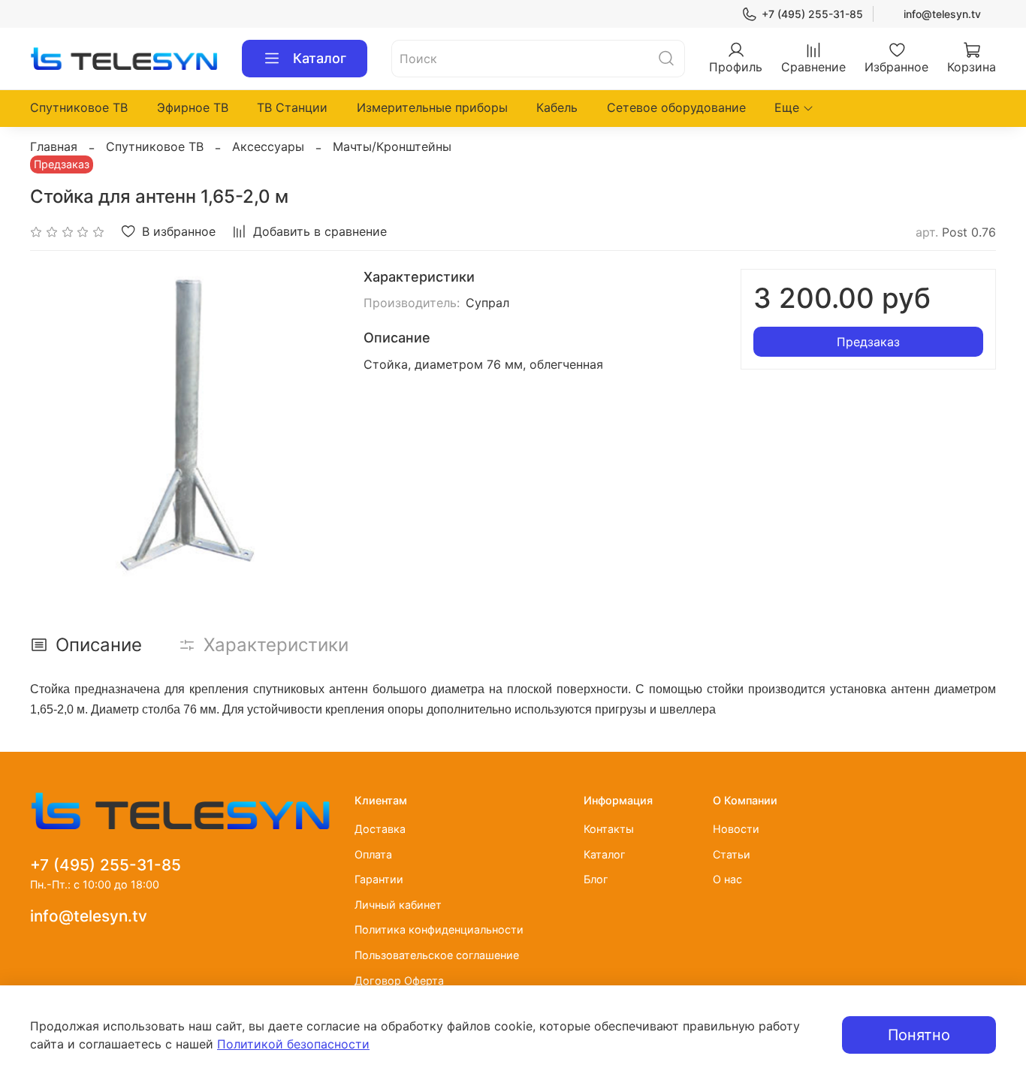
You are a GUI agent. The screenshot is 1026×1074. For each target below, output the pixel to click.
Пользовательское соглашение (437, 955)
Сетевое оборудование (676, 107)
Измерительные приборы (432, 107)
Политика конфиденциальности (439, 929)
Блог (596, 879)
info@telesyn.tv (942, 14)
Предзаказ (868, 341)
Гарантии (379, 879)
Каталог (319, 58)
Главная (53, 146)
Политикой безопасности (293, 1043)
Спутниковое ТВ (79, 107)
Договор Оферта (399, 980)
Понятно (919, 1035)
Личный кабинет (398, 904)
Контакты (609, 828)
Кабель (557, 107)
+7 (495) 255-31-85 (812, 14)
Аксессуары (268, 146)
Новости (736, 828)
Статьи (731, 854)
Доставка (380, 828)
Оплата (373, 854)
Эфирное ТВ (192, 107)
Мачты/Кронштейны (392, 146)
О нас (727, 879)
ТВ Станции (292, 107)
